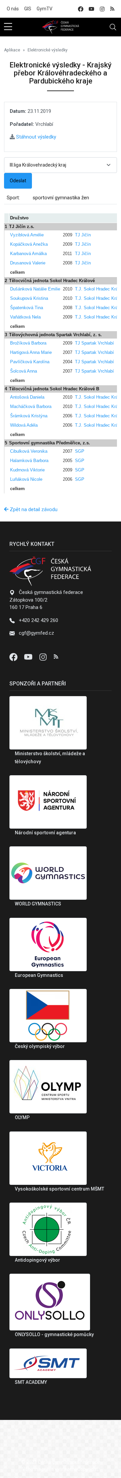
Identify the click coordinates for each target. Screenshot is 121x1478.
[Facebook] (14, 657)
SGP (79, 451)
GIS (27, 8)
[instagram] (102, 9)
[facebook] (80, 9)
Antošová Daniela (27, 397)
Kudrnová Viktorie (27, 469)
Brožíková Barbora (28, 343)
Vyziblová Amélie (27, 234)
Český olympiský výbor (40, 1046)
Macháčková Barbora (30, 406)
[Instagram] (43, 657)
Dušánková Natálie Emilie (35, 288)
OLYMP (22, 1117)
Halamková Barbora (29, 460)
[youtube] (91, 9)
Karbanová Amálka (28, 253)
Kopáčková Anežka (29, 244)
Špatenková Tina (26, 307)
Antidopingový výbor (37, 1260)
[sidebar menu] (8, 27)
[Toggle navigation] (113, 27)
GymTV (44, 8)
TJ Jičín (83, 234)
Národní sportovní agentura (45, 832)
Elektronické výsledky (48, 50)
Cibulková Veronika (28, 451)
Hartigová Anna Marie (31, 352)
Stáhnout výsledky (35, 137)
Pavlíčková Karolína (29, 361)
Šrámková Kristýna (28, 415)
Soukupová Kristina (29, 298)
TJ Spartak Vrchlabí (94, 343)
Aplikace (12, 50)
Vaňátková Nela (25, 317)
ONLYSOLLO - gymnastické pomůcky (54, 1334)
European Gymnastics (39, 975)
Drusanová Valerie (27, 262)
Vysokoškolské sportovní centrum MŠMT (59, 1189)
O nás (13, 8)
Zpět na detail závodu (32, 509)
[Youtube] (29, 657)
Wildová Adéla (24, 425)
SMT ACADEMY (31, 1382)
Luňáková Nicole (26, 479)
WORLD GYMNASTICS (38, 903)
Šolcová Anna (23, 371)
